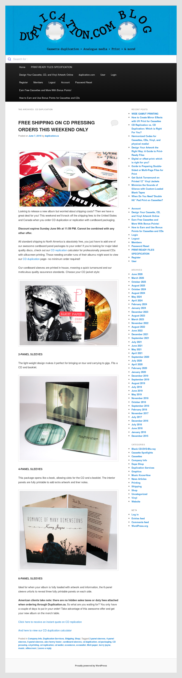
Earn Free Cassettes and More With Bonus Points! (45, 90)
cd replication (47, 645)
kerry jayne (105, 645)
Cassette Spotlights (142, 452)
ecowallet (81, 645)
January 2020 (139, 372)
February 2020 (139, 368)
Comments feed (140, 522)
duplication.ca (52, 135)
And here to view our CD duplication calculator (45, 630)
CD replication (59, 250)
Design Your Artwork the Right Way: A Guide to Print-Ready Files (147, 151)
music (21, 648)
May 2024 (137, 296)
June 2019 (137, 390)
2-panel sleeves (97, 638)
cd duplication (90, 641)
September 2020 (140, 356)
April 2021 (137, 353)
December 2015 (140, 435)
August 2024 (138, 293)
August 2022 (138, 326)
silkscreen (31, 648)
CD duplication (31, 259)
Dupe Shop (138, 464)
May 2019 (137, 394)
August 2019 (138, 383)
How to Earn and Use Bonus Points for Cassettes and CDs (49, 97)
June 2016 (137, 428)
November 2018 (140, 398)
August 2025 (138, 285)
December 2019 (140, 375)
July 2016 (137, 424)
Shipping (69, 638)
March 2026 (138, 277)
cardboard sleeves (72, 641)
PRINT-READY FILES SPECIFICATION (52, 67)
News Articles (139, 479)
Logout (52, 82)
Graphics (136, 471)
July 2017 (137, 417)
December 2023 (140, 311)
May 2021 (137, 349)
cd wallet (59, 645)
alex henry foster (53, 641)
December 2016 (140, 420)
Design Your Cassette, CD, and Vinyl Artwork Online (46, 74)
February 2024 (139, 304)
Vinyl (134, 497)
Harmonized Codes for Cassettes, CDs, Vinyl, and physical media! (146, 139)
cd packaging (104, 641)
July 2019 (137, 387)
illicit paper (92, 645)
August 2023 (138, 315)
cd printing (33, 645)
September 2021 (140, 338)
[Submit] (9, 59)
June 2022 (137, 330)
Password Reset (83, 82)
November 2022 (140, 323)
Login (113, 74)
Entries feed (138, 518)
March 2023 (138, 319)
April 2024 (137, 300)
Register (23, 82)
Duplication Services (53, 638)
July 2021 (137, 342)
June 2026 (137, 274)
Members (38, 82)
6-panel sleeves (35, 641)
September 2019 (140, 379)
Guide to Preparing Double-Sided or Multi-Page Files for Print (147, 169)
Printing (136, 482)
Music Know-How (141, 475)
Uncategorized (139, 494)
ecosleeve (70, 645)
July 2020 (137, 360)
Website (136, 501)
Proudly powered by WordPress (91, 665)
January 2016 (139, 432)
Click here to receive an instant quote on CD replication (50, 622)
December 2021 (140, 334)
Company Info (35, 638)
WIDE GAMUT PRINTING (145, 113)
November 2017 (140, 413)
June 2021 (137, 345)
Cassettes (137, 456)
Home (22, 67)
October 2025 (139, 281)
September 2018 (140, 405)
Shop (77, 638)
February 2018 (139, 409)
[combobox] (91, 59)
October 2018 (139, 402)
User (102, 74)
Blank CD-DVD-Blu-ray (144, 448)
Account (65, 82)
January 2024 (139, 308)
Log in (135, 514)
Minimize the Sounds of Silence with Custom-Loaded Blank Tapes (147, 188)
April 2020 (137, 364)
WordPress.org (140, 525)
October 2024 (139, 289)
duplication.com (87, 74)
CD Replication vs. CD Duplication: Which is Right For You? (147, 128)
